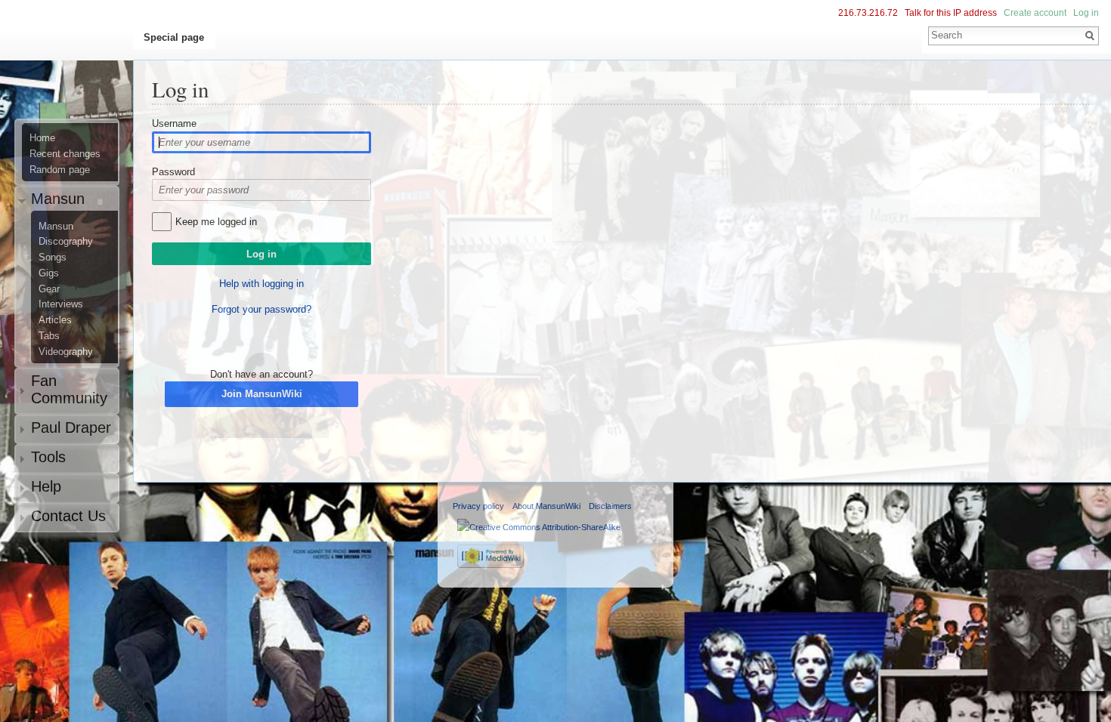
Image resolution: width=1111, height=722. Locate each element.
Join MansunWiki (261, 394)
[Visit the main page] (72, 72)
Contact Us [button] (68, 516)
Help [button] (46, 486)
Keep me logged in (216, 221)
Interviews (61, 304)
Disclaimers (610, 506)
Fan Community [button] (69, 389)
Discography (66, 241)
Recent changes (65, 154)
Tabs (49, 336)
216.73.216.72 (868, 13)
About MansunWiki (546, 506)
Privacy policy (478, 506)
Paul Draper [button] (71, 427)
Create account (1035, 13)
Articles (55, 320)
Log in (1086, 13)
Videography (66, 352)
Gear (49, 289)
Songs (53, 257)
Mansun (56, 226)
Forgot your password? (261, 309)
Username (174, 123)
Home (42, 138)
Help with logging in (261, 283)
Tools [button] (48, 457)
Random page (59, 170)
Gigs (49, 273)
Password (173, 171)
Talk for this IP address (951, 13)
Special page (174, 37)
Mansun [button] (58, 198)
